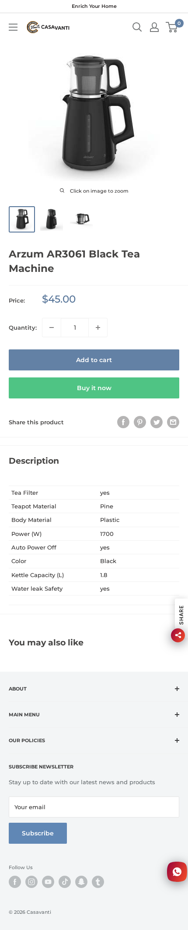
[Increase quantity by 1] (98, 327)
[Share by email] (173, 422)
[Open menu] (13, 27)
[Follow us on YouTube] (48, 882)
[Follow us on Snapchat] (81, 882)
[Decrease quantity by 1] (51, 327)
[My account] (154, 27)
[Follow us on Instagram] (31, 882)
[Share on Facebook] (123, 422)
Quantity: (23, 327)
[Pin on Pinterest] (140, 422)
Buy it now (94, 388)
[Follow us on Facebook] (15, 882)
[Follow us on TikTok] (65, 882)
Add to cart (94, 360)
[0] (172, 27)
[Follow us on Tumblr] (98, 882)
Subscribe (38, 833)
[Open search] (137, 27)
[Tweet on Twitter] (156, 422)
